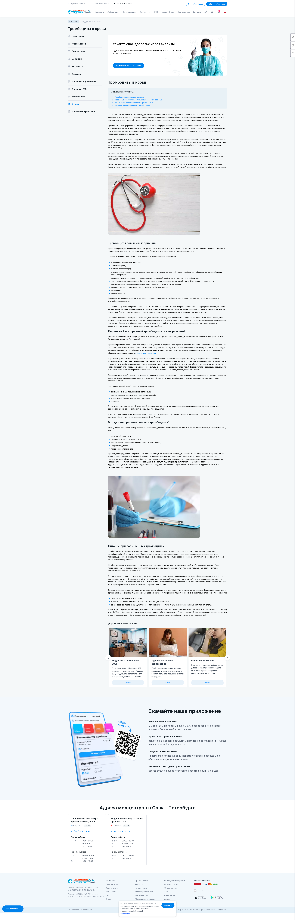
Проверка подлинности (84, 81)
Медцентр (99, 12)
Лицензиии (222, 910)
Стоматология (170, 888)
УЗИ (166, 891)
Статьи (75, 104)
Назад (74, 21)
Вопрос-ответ (79, 51)
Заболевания (78, 96)
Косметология (129, 12)
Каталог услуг (141, 888)
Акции (167, 899)
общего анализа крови (145, 353)
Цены (164, 12)
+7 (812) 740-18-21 (80, 831)
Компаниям (145, 12)
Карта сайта (183, 910)
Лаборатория (113, 12)
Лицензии (77, 74)
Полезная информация (83, 111)
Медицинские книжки (145, 899)
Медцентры (169, 895)
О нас (171, 12)
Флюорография (171, 884)
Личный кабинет (195, 4)
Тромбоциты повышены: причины (129, 97)
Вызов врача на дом (144, 891)
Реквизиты (77, 66)
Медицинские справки (174, 880)
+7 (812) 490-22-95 (123, 4)
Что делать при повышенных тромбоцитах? (134, 102)
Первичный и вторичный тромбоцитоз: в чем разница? (139, 100)
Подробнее (125, 913)
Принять (168, 905)
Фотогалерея (79, 44)
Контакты (197, 12)
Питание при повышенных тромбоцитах (132, 105)
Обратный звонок (217, 4)
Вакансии (77, 59)
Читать (128, 682)
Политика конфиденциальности (202, 910)
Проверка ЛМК (79, 89)
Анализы (139, 884)
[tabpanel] (168, 657)
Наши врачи (78, 36)
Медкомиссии (141, 895)
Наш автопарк (184, 12)
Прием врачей (141, 880)
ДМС (156, 12)
